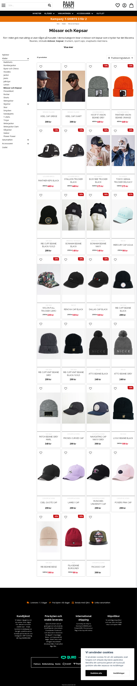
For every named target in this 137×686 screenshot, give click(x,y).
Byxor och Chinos (11, 68)
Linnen (6, 84)
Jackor (6, 75)
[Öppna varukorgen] (131, 5)
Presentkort (8, 91)
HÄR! (119, 624)
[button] (49, 5)
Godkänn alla (96, 673)
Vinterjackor (8, 123)
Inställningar (119, 673)
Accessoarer (83, 13)
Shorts (6, 97)
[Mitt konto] (124, 5)
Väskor (6, 133)
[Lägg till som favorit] (117, 5)
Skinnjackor (8, 100)
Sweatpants (8, 113)
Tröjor (6, 120)
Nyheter (37, 13)
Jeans (5, 78)
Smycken (7, 110)
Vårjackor (7, 130)
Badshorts (7, 62)
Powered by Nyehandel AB (68, 684)
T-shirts (6, 117)
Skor (5, 107)
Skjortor (6, 104)
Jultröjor (6, 81)
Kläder (48, 13)
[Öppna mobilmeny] (3, 5)
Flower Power (9, 136)
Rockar (6, 94)
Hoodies (7, 71)
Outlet (100, 13)
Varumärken (64, 13)
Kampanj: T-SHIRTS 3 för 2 (68, 19)
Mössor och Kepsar (12, 88)
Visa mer (68, 47)
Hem (58, 24)
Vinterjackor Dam (11, 126)
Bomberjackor (9, 65)
